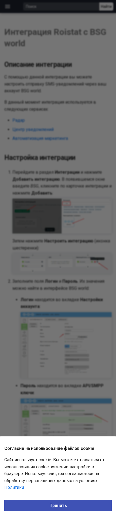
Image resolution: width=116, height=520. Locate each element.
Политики (14, 487)
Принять (58, 505)
